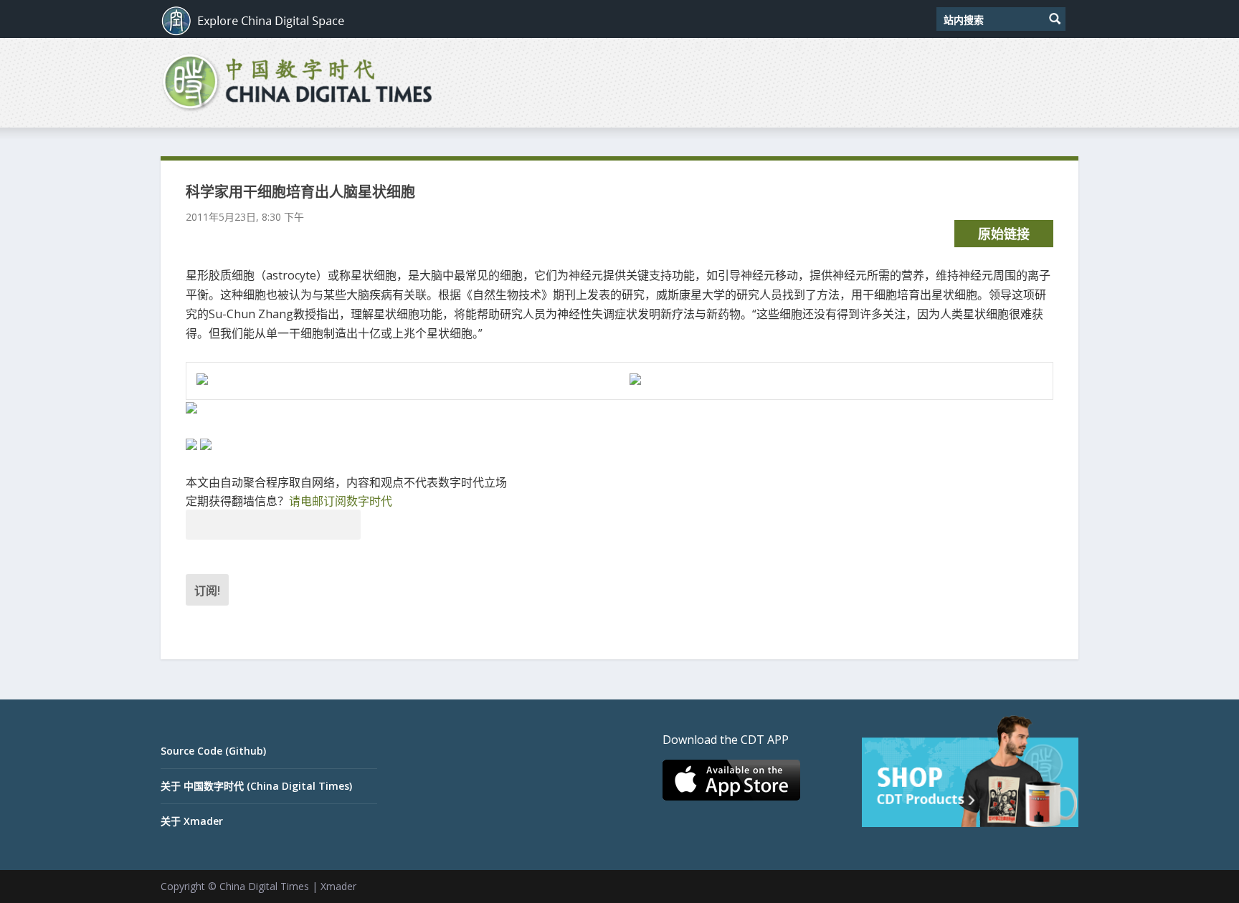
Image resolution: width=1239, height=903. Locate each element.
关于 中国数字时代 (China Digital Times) (256, 786)
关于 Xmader (192, 821)
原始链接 (1004, 233)
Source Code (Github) (213, 751)
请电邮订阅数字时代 (340, 501)
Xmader (338, 886)
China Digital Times (264, 886)
